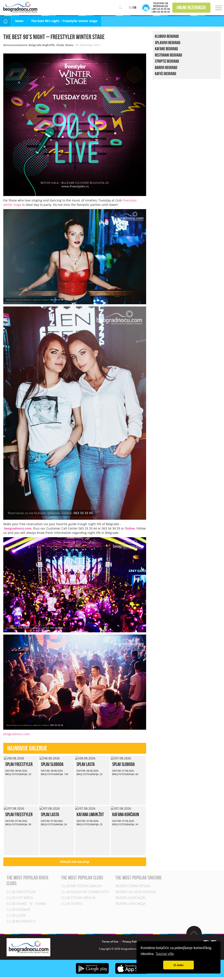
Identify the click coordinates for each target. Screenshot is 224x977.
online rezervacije (191, 7)
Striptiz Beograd (167, 61)
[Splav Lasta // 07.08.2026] (49, 808)
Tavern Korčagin (130, 898)
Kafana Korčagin (125, 814)
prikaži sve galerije (74, 862)
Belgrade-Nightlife (42, 45)
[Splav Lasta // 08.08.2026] (85, 758)
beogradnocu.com (18, 528)
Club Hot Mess (20, 897)
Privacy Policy (130, 941)
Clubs (60, 45)
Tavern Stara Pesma (132, 886)
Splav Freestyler (19, 764)
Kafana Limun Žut (90, 814)
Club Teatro (72, 903)
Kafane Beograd (166, 48)
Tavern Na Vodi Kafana (135, 892)
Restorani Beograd (168, 54)
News (19, 21)
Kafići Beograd (165, 73)
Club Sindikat (18, 909)
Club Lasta (16, 915)
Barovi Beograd (166, 67)
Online (130, 528)
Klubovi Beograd (167, 36)
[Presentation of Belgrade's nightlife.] (21, 7)
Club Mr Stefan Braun (81, 886)
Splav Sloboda (52, 764)
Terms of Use (110, 941)
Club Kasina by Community (85, 892)
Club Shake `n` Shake (26, 903)
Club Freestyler (21, 891)
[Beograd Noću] (28, 947)
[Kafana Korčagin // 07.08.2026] (121, 808)
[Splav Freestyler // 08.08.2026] (14, 758)
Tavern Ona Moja (130, 903)
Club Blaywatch (21, 921)
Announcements (15, 45)
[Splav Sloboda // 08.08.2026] (49, 758)
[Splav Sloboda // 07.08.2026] (121, 758)
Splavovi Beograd (167, 42)
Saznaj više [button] (165, 954)
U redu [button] (179, 965)
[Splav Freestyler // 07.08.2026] (14, 808)
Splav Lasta (86, 764)
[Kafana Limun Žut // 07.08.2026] (85, 808)
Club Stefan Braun (78, 898)
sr (130, 7)
